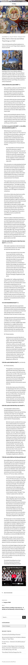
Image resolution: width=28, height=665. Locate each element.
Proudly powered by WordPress (9, 661)
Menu (14, 3)
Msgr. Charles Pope (19, 36)
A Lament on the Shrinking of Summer (11, 634)
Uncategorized (8, 592)
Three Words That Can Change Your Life (11, 652)
